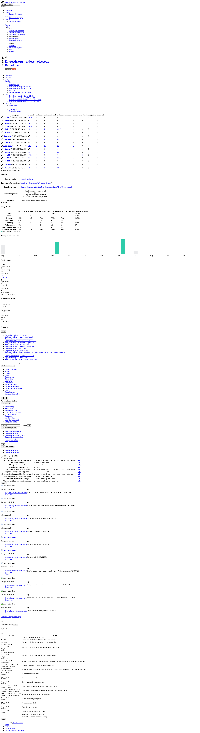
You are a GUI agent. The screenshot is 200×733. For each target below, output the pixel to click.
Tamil (7, 158)
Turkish (8, 161)
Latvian (8, 142)
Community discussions (17, 32)
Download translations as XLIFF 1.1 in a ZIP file (25, 100)
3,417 (59, 129)
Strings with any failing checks (15, 435)
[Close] (1, 621)
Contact (7, 726)
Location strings (10, 414)
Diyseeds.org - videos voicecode (27, 61)
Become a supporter (15, 48)
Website (11, 51)
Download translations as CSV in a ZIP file (23, 98)
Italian (7, 139)
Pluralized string (10, 439)
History (11, 83)
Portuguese (7, 146)
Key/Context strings (11, 410)
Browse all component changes (11, 617)
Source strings (9, 407)
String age (8, 381)
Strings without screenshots (14, 437)
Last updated (9, 383)
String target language (12, 420)
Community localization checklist (20, 92)
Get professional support (17, 34)
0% (29, 129)
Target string (9, 379)
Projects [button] (7, 12)
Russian (8, 149)
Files (6, 94)
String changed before (12, 452)
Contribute (12, 46)
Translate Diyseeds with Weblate (14, 2)
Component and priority (13, 394)
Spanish (8, 155)
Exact (25, 425)
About (11, 49)
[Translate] (2, 117)
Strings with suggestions (13, 431)
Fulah (7, 129)
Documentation (14, 38)
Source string (9, 377)
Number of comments (12, 386)
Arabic (7, 120)
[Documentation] (1, 327)
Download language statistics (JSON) (21, 88)
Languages (8, 75)
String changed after (11, 450)
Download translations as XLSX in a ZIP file (24, 102)
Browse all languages (16, 18)
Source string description (13, 412)
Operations (8, 103)
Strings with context (11, 441)
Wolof (7, 168)
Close (15, 625)
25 (36, 129)
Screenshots (13, 109)
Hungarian (8, 136)
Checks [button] (7, 20)
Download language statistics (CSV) (21, 87)
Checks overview (15, 21)
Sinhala (8, 152)
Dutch (7, 124)
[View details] (28, 490)
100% (30, 117)
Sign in (7, 25)
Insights (7, 81)
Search (7, 79)
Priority (7, 373)
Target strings (9, 408)
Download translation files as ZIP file (21, 96)
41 (45, 146)
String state (8, 416)
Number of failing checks (13, 388)
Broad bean (13, 65)
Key (6, 390)
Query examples (6, 458)
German (7, 132)
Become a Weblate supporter (14, 730)
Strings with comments (12, 433)
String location (10, 392)
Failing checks (14, 85)
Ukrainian (7, 165)
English (7, 117)
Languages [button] (8, 16)
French (7, 126)
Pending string (9, 418)
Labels (7, 375)
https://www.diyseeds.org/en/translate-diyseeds (36, 183)
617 (45, 129)
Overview (8, 77)
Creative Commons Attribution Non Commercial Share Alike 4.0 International (46, 187)
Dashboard (8, 10)
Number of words (11, 384)
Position (7, 371)
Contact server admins (16, 31)
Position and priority (11, 369)
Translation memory (15, 111)
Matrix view (13, 105)
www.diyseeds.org (27, 179)
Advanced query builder (9, 401)
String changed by (11, 422)
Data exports (13, 90)
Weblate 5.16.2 (18, 723)
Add (29, 425)
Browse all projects (15, 14)
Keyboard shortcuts (15, 40)
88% (29, 146)
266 (58, 146)
